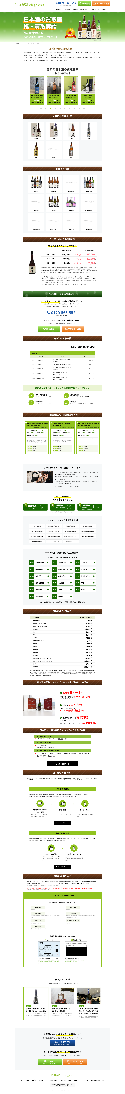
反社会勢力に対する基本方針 (81, 1080)
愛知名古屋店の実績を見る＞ (71, 536)
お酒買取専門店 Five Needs (29, 5)
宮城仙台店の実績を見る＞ (54, 526)
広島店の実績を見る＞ (37, 541)
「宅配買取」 (31, 780)
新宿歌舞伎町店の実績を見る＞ (88, 531)
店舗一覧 (94, 9)
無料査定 (75, 9)
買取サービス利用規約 (65, 1080)
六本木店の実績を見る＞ (71, 541)
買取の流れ (68, 9)
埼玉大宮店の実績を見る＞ (54, 536)
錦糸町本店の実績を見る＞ (88, 536)
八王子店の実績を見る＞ (54, 541)
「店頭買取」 (65, 778)
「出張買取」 (86, 778)
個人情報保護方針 (52, 1080)
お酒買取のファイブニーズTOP (21, 43)
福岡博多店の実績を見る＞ (71, 531)
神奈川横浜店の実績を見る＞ (37, 536)
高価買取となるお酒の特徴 (97, 1080)
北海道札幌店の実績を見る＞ (54, 531)
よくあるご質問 (102, 9)
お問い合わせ (42, 1080)
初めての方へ (59, 9)
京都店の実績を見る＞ (71, 526)
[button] (26, 90)
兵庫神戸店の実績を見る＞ (37, 531)
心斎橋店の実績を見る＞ (37, 526)
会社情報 (34, 1080)
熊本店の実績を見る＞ (88, 526)
